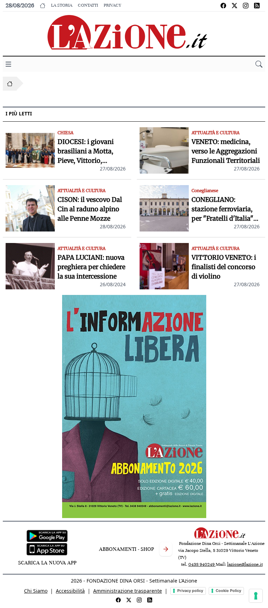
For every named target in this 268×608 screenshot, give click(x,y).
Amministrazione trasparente (127, 590)
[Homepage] (10, 84)
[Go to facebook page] (223, 5)
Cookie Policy (228, 590)
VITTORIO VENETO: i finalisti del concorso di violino (224, 266)
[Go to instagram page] (245, 5)
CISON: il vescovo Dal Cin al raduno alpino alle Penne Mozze (90, 209)
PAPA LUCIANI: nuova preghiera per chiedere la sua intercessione (91, 266)
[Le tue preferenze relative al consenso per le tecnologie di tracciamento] (255, 595)
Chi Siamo (35, 590)
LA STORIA (61, 5)
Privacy (112, 5)
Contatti (88, 5)
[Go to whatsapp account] (256, 5)
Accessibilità (70, 590)
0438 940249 (202, 564)
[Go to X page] (234, 5)
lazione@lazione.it (245, 564)
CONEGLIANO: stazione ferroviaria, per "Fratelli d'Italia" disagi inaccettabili (222, 209)
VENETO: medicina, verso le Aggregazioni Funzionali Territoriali (226, 151)
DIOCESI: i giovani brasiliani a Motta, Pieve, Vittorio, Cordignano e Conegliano (86, 151)
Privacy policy (190, 590)
